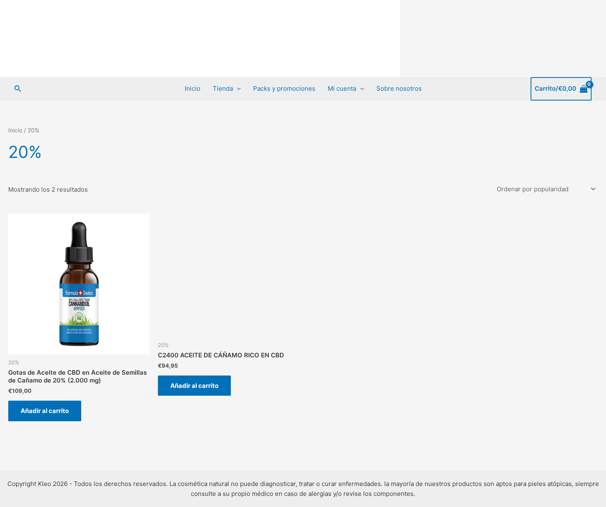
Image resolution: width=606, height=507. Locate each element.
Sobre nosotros (399, 88)
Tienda (223, 88)
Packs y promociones (284, 88)
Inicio (192, 88)
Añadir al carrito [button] (45, 411)
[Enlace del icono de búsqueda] (18, 89)
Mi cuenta (342, 88)
